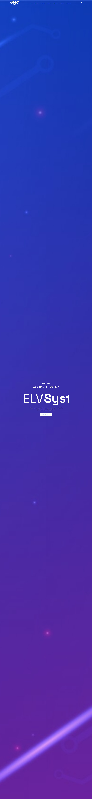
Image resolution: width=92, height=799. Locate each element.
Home (31, 2)
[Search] (81, 3)
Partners (62, 2)
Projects (55, 2)
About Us (36, 2)
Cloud (49, 2)
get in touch (45, 414)
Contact (68, 2)
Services (43, 2)
